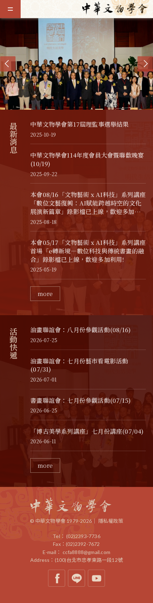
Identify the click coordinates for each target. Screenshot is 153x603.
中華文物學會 (117, 8)
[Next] (145, 63)
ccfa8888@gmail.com (87, 552)
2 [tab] (81, 104)
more (45, 294)
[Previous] (7, 63)
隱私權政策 (110, 521)
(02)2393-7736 (83, 536)
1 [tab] (74, 104)
